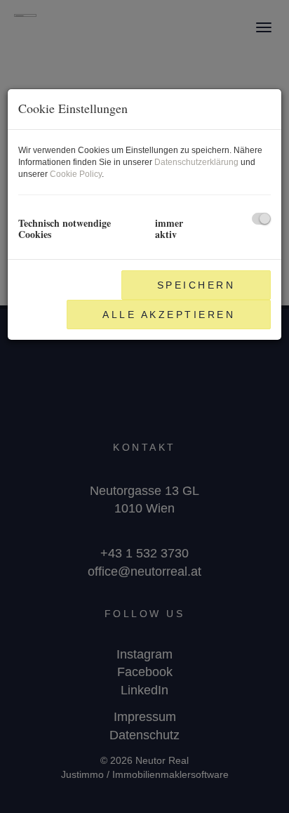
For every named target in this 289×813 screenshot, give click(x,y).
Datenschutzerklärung (196, 162)
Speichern (196, 285)
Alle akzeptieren (168, 314)
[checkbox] (261, 219)
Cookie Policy (76, 174)
